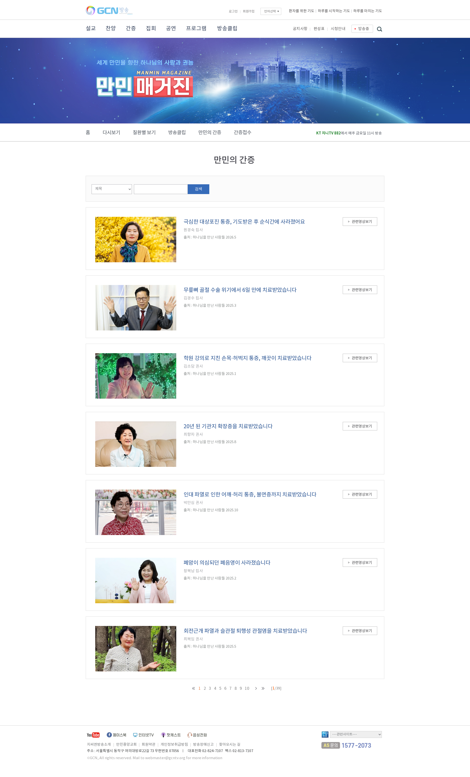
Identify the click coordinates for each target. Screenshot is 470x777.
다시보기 (111, 133)
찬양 (111, 28)
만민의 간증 (209, 133)
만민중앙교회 (126, 745)
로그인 (233, 11)
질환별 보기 (144, 133)
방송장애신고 (203, 745)
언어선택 (270, 11)
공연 (171, 28)
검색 (198, 189)
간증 (131, 28)
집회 (151, 28)
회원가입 (249, 11)
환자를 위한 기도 (301, 11)
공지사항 (300, 29)
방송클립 (227, 28)
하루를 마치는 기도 (367, 11)
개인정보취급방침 (174, 745)
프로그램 (196, 28)
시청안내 (338, 29)
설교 (91, 28)
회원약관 (148, 745)
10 (247, 688)
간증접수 (242, 133)
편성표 (319, 29)
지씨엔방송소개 (99, 745)
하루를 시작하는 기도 (334, 11)
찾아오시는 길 (229, 745)
